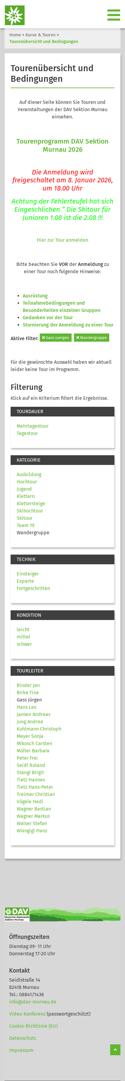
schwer (24, 644)
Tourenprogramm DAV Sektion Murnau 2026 (62, 145)
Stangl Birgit (30, 772)
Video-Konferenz (27, 1014)
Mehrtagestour (33, 426)
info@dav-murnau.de (32, 1002)
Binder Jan (28, 685)
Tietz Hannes (31, 780)
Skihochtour (30, 511)
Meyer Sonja (30, 736)
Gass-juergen (57, 337)
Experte (25, 581)
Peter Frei (27, 758)
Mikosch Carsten (34, 743)
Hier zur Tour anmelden (62, 240)
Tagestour (27, 433)
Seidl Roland (31, 765)
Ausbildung (29, 474)
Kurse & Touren (40, 35)
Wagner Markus (33, 816)
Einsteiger (28, 574)
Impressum (21, 1050)
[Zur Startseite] (12, 15)
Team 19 (25, 525)
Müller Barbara (33, 751)
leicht (23, 629)
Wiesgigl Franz (32, 831)
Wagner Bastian (34, 809)
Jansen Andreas (33, 714)
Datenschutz (22, 1038)
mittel (23, 637)
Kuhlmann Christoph (39, 729)
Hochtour (27, 482)
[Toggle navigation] (114, 15)
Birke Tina (28, 692)
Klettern (26, 496)
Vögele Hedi (30, 801)
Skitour (24, 518)
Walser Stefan (32, 823)
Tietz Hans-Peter (35, 787)
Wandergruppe (93, 337)
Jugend (24, 489)
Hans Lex (26, 707)
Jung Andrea (30, 722)
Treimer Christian (36, 794)
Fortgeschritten (33, 588)
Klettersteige (31, 503)
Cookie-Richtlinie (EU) (33, 1026)
